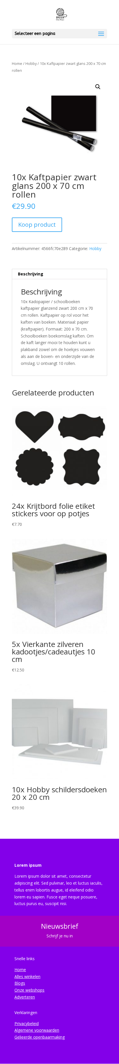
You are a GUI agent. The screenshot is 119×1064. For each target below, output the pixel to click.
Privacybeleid (26, 1023)
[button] (98, 87)
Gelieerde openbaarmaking (39, 1037)
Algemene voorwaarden (36, 1030)
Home (17, 63)
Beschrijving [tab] (30, 274)
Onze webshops (29, 990)
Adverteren (24, 997)
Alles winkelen (27, 976)
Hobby (31, 63)
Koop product (37, 224)
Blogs (19, 983)
